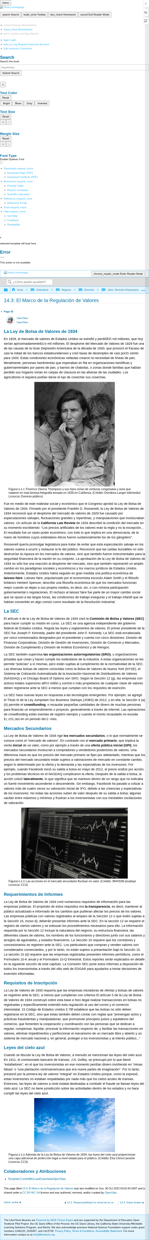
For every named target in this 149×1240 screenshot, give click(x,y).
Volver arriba (11, 1202)
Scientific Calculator (18, 194)
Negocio (66, 289)
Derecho (89, 289)
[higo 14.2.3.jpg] (74, 1125)
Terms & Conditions (83, 1230)
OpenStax (22, 318)
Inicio (20, 289)
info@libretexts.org (43, 1234)
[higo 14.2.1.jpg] (74, 434)
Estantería (42, 289)
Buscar (9, 282)
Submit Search (10, 73)
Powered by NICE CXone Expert (55, 1220)
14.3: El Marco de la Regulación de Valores (47, 1188)
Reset (5, 97)
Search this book (9, 61)
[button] (13, 220)
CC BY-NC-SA (31, 1192)
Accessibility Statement (109, 1230)
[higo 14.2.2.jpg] (74, 843)
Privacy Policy (63, 1230)
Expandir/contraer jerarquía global (8, 290)
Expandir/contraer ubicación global (143, 289)
